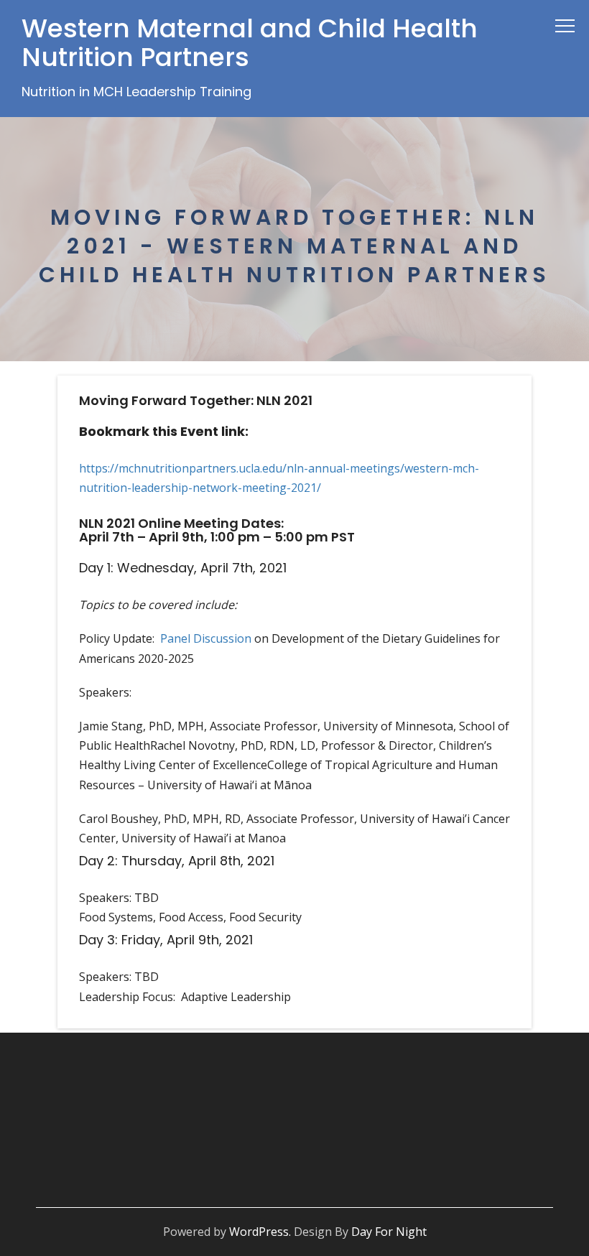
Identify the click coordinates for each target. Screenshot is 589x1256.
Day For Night (389, 1231)
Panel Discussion (205, 638)
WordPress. (260, 1231)
